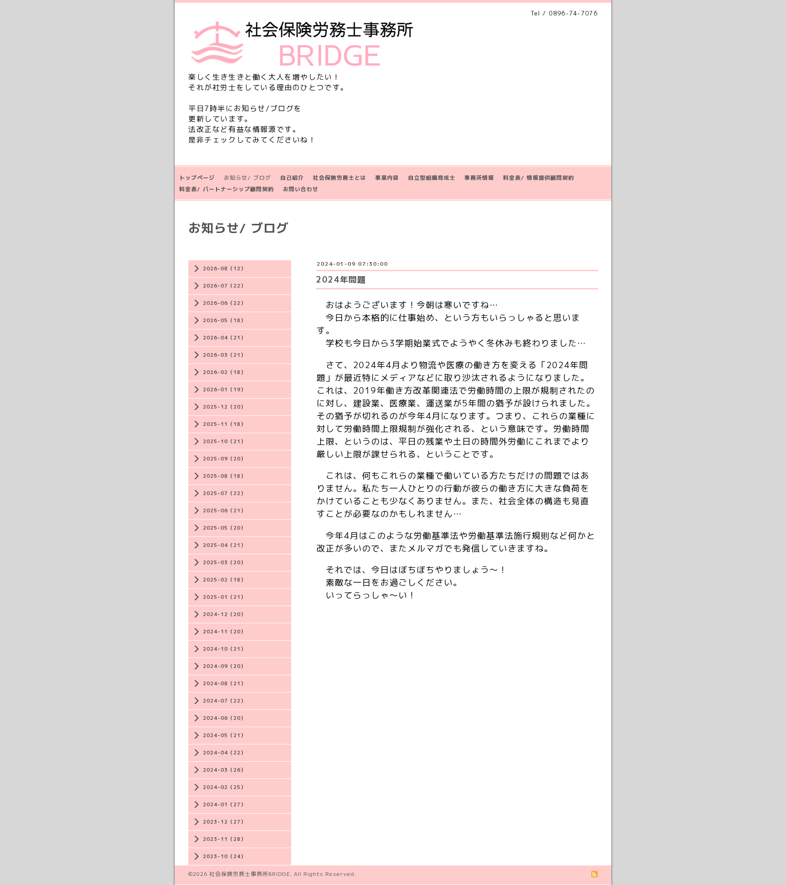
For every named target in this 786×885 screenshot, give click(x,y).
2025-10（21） (224, 441)
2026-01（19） (224, 389)
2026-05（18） (224, 320)
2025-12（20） (224, 406)
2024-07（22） (224, 700)
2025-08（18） (224, 476)
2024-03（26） (224, 770)
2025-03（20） (224, 562)
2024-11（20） (224, 631)
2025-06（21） (224, 510)
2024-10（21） (224, 648)
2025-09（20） (224, 458)
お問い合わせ (300, 189)
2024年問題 (341, 279)
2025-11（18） (224, 424)
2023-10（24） (224, 856)
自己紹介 (292, 178)
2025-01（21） (224, 597)
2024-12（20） (224, 614)
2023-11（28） (224, 839)
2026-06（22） (224, 303)
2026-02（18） (224, 372)
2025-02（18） (224, 579)
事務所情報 (479, 178)
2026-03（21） (224, 355)
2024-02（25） (224, 787)
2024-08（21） (224, 683)
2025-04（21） (224, 545)
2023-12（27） (224, 821)
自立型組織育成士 (431, 178)
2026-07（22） (224, 285)
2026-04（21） (224, 337)
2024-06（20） (224, 718)
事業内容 (387, 178)
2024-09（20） (224, 666)
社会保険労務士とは (339, 178)
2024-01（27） (224, 804)
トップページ (197, 178)
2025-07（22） (224, 493)
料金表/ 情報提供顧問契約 (538, 178)
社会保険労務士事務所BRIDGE (249, 874)
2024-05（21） (224, 735)
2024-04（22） (224, 752)
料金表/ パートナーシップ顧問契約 (226, 189)
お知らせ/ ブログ (247, 178)
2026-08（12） (224, 268)
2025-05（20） (224, 527)
